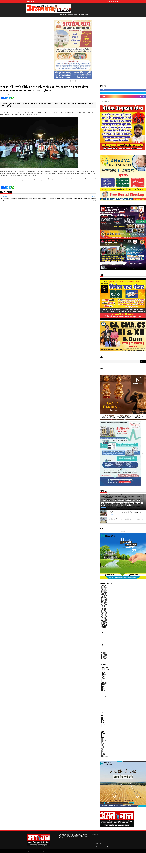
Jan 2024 (104, 621)
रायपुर (102, 756)
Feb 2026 (104, 596)
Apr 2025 (104, 606)
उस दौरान (103, 738)
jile (101, 710)
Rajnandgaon (104, 724)
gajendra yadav (104, 701)
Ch (101, 686)
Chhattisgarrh (104, 688)
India (102, 706)
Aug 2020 (104, 661)
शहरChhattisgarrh (105, 761)
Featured (103, 699)
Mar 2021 (104, 654)
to (101, 733)
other (102, 718)
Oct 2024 (104, 612)
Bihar (102, 680)
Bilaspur (103, 681)
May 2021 (104, 652)
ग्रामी (102, 749)
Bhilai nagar (103, 679)
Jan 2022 (104, 645)
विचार (102, 757)
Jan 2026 (104, 597)
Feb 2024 (104, 620)
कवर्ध (102, 743)
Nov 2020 (104, 658)
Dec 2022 (104, 634)
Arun (102, 675)
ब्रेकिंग (75, 15)
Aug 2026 (104, 590)
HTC (102, 702)
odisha (102, 717)
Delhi (102, 692)
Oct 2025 (104, 600)
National (103, 715)
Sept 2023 (104, 625)
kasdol (102, 711)
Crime (102, 691)
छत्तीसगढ (102, 751)
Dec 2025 (104, 598)
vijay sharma (104, 735)
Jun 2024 (104, 616)
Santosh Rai (104, 729)
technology (103, 732)
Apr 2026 (104, 594)
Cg (101, 685)
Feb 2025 (104, 608)
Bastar (102, 676)
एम (101, 740)
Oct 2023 (104, 624)
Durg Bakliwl (104, 695)
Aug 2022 (104, 638)
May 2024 (104, 617)
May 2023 (104, 629)
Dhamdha (103, 693)
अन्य (86, 15)
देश (79, 15)
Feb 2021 (104, 655)
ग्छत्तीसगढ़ (103, 748)
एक (101, 739)
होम (61, 15)
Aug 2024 (104, 614)
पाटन (102, 753)
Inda (102, 703)
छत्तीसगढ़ (70, 15)
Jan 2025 (104, 609)
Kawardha (103, 712)
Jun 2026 (104, 592)
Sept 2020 (104, 660)
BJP (102, 682)
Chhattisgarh (104, 687)
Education (103, 696)
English (65, 15)
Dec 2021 (104, 646)
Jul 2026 (104, 591)
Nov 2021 (104, 647)
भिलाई (102, 754)
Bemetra (103, 677)
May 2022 (104, 641)
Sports (102, 730)
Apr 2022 (104, 642)
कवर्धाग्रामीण (103, 745)
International (104, 707)
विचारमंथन (103, 759)
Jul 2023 (104, 627)
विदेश (82, 15)
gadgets (103, 700)
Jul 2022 (104, 639)
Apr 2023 (104, 630)
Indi (102, 705)
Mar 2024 (104, 619)
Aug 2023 (104, 626)
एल (101, 741)
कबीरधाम (102, 742)
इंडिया (102, 737)
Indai (102, 704)
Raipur (102, 722)
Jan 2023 (104, 633)
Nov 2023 (104, 623)
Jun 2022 (104, 640)
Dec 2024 (104, 610)
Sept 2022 (104, 637)
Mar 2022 (104, 643)
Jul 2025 (104, 603)
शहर (102, 760)
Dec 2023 (104, 622)
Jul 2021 (104, 651)
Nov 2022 (104, 635)
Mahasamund (104, 714)
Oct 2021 (104, 648)
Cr (101, 690)
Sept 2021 (104, 649)
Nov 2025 (104, 599)
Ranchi (102, 725)
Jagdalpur (103, 708)
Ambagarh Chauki (105, 674)
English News (104, 698)
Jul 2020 (104, 662)
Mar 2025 (104, 607)
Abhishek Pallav (105, 672)
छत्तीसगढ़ (102, 752)
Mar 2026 (104, 595)
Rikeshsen (103, 726)
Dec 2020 (104, 657)
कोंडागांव (102, 747)
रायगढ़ (102, 755)
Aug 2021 (104, 650)
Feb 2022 (104, 644)
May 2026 (104, 593)
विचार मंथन (103, 758)
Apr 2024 (104, 618)
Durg (102, 694)
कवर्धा (102, 744)
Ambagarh (103, 673)
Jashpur (103, 709)
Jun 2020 (103, 663)
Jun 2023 (104, 628)
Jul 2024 (104, 615)
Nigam (102, 716)
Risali (102, 727)
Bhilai (102, 678)
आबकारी (102, 736)
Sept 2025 (104, 601)
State (102, 731)
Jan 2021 (104, 656)
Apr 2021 (104, 653)
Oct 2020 (104, 659)
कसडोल (102, 746)
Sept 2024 (104, 613)
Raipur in (103, 723)
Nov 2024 (104, 611)
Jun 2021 (104, 651)
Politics (103, 720)
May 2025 (104, 605)
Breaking (103, 683)
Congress (103, 689)
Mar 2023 (104, 631)
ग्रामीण (102, 750)
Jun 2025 (104, 604)
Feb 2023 (104, 632)
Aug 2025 (104, 602)
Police (102, 719)
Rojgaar (103, 728)
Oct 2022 (104, 636)
